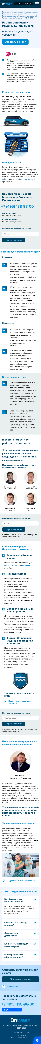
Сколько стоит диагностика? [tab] (11, 934)
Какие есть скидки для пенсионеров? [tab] (16, 945)
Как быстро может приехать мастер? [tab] (13, 900)
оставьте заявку (29, 565)
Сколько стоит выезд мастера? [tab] (15, 923)
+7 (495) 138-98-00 (23, 4)
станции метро (26, 179)
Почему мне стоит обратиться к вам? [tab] (13, 955)
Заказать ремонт (15, 41)
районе (5, 179)
